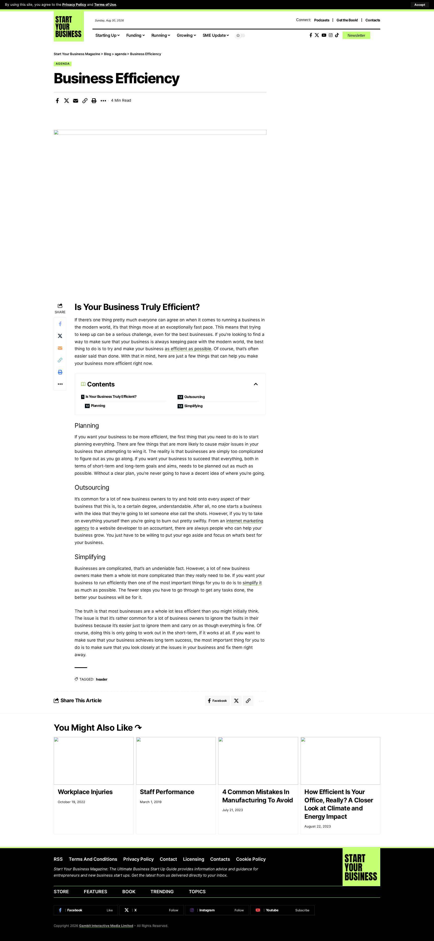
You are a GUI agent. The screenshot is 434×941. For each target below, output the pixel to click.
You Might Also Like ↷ (98, 727)
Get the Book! (347, 20)
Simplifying (193, 406)
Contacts (372, 20)
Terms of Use (105, 5)
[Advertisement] (331, 87)
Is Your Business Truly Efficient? (111, 396)
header (101, 679)
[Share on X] (66, 101)
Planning (98, 405)
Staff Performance (167, 792)
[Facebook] (310, 35)
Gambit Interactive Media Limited (106, 926)
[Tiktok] (337, 35)
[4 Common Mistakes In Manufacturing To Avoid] (258, 761)
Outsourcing (194, 397)
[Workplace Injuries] (94, 761)
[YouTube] (324, 35)
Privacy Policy (74, 5)
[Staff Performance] (176, 761)
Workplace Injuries (85, 792)
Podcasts (321, 20)
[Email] (75, 101)
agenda (63, 63)
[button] (420, 5)
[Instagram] (331, 35)
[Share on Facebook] (57, 101)
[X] (316, 35)
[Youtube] (282, 910)
